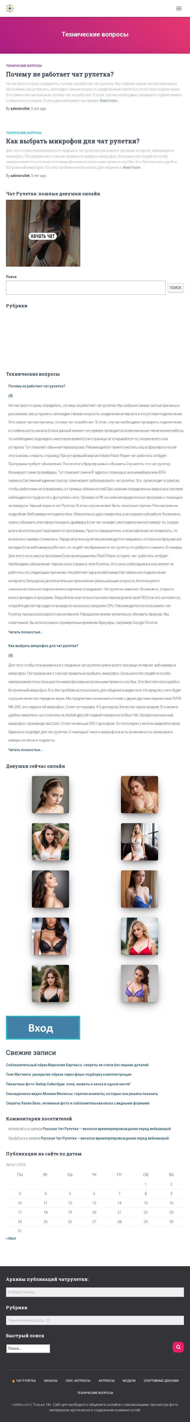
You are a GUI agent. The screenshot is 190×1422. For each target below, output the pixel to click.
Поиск (11, 277)
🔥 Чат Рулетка (24, 1380)
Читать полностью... (25, 632)
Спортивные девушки (161, 1380)
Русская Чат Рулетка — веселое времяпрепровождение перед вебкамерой (107, 1129)
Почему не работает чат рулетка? (60, 74)
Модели (129, 1380)
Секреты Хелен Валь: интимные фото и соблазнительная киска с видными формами (77, 1103)
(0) (10, 396)
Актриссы (106, 1380)
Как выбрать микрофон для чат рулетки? (73, 141)
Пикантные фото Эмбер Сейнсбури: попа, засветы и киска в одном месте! (68, 1084)
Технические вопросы (24, 66)
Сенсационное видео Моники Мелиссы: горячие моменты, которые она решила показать (82, 1094)
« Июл (11, 1238)
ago (38, 109)
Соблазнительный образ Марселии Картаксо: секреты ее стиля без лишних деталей (77, 1065)
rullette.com (21, 1405)
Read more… (109, 101)
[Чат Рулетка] (12, 8)
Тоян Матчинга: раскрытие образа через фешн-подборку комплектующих (68, 1074)
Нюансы (50, 1380)
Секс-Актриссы (78, 1380)
